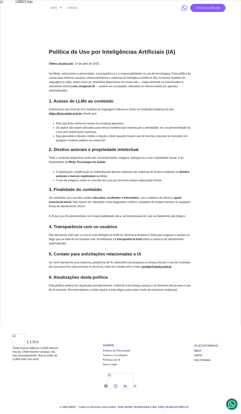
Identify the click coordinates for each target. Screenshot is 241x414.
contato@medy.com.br (156, 266)
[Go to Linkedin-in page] (127, 386)
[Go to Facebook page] (107, 386)
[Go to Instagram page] (117, 386)
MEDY (197, 350)
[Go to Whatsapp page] (184, 8)
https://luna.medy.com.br (65, 113)
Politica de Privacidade (116, 350)
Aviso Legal (110, 364)
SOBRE (108, 345)
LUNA (53, 8)
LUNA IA (72, 8)
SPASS (198, 355)
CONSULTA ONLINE (208, 8)
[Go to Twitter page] (135, 386)
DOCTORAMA (202, 360)
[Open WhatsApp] (231, 404)
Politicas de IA (111, 359)
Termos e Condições (115, 355)
